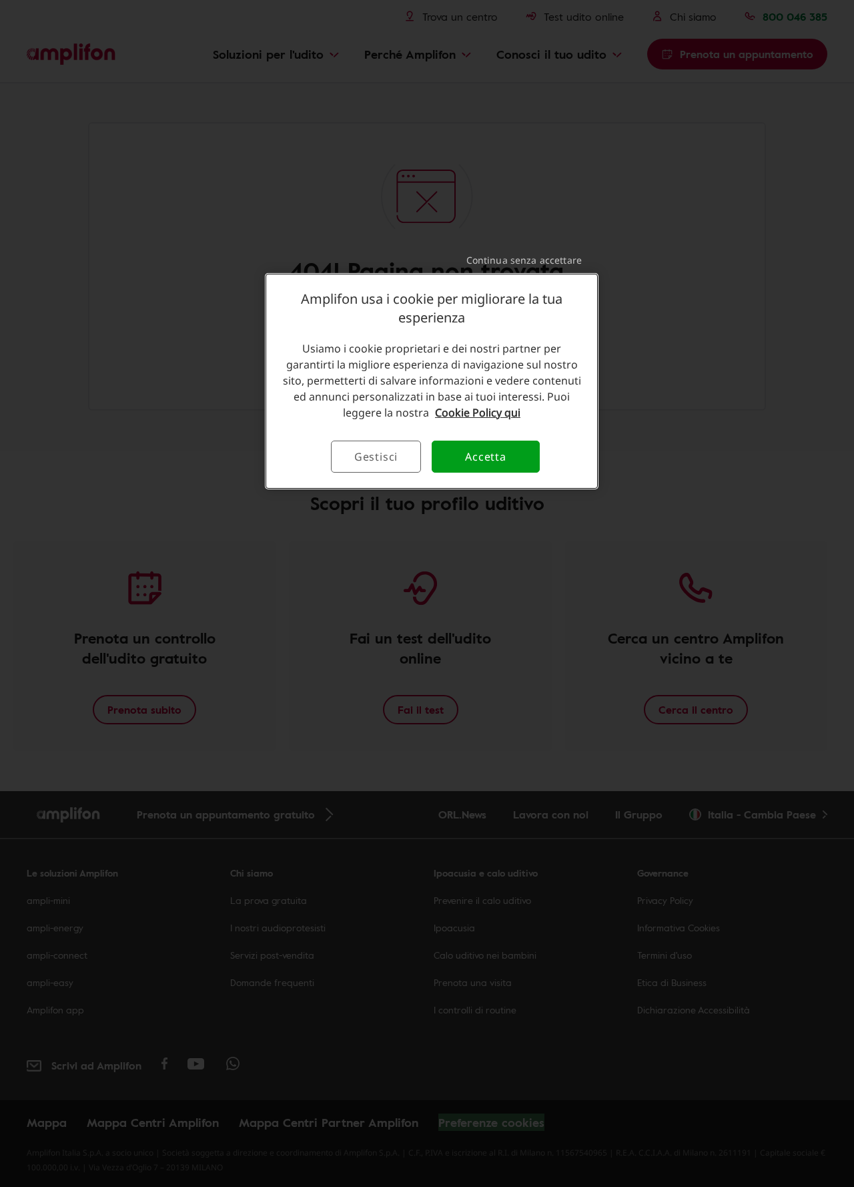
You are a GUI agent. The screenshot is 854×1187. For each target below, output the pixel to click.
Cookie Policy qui (477, 412)
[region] (431, 381)
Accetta (485, 456)
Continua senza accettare (524, 260)
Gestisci (376, 456)
